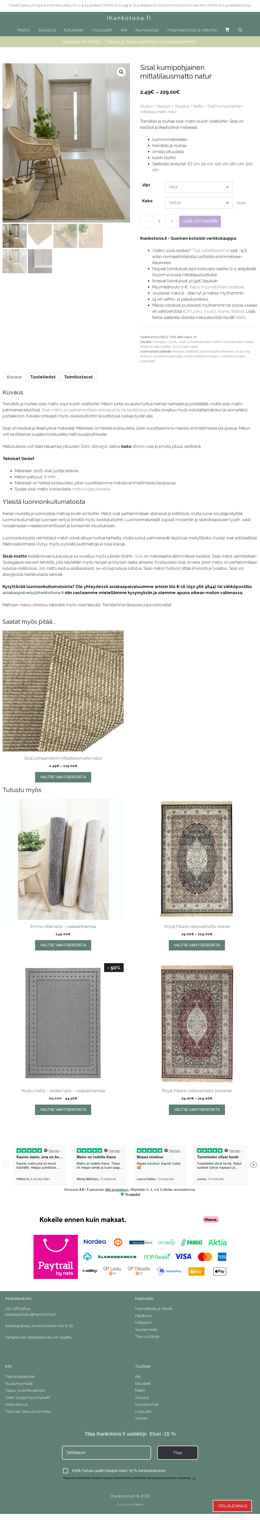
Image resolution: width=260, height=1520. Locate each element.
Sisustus (47, 30)
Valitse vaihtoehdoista (63, 777)
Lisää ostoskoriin (200, 221)
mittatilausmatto (232, 356)
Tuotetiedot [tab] (43, 377)
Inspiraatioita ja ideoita (192, 30)
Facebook (143, 1315)
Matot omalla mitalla (155, 347)
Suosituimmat (146, 1404)
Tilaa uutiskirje (147, 1336)
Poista (241, 203)
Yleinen (141, 1418)
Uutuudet (102, 30)
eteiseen (178, 351)
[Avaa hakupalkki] (240, 30)
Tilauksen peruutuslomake (28, 1411)
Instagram (143, 1322)
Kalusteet (74, 30)
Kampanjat (147, 30)
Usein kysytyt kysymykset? (27, 1397)
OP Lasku (193, 311)
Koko (147, 200)
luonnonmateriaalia (167, 356)
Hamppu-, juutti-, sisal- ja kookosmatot (181, 342)
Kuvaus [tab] (14, 377)
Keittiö (198, 106)
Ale (124, 30)
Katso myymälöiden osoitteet (217, 287)
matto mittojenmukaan (201, 356)
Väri (146, 185)
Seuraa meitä (146, 1329)
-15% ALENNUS (232, 1506)
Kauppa (164, 106)
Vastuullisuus (16, 1404)
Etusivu (146, 106)
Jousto (210, 311)
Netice (138, 1504)
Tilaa (177, 1452)
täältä (240, 317)
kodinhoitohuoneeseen (217, 351)
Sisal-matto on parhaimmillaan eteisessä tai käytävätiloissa (94, 410)
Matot (23, 30)
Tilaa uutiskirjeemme (210, 250)
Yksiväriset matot (185, 347)
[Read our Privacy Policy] (194, 1479)
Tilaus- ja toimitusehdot (25, 1390)
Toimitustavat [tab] (78, 377)
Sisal (139, 556)
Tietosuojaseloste (20, 1376)
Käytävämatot (232, 342)
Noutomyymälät (18, 1383)
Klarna (223, 311)
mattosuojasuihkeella (91, 489)
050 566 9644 (17, 1308)
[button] (121, 72)
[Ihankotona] (130, 18)
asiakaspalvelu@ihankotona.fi (33, 592)
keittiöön (192, 351)
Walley (237, 311)
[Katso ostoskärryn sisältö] (227, 30)
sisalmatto (147, 361)
